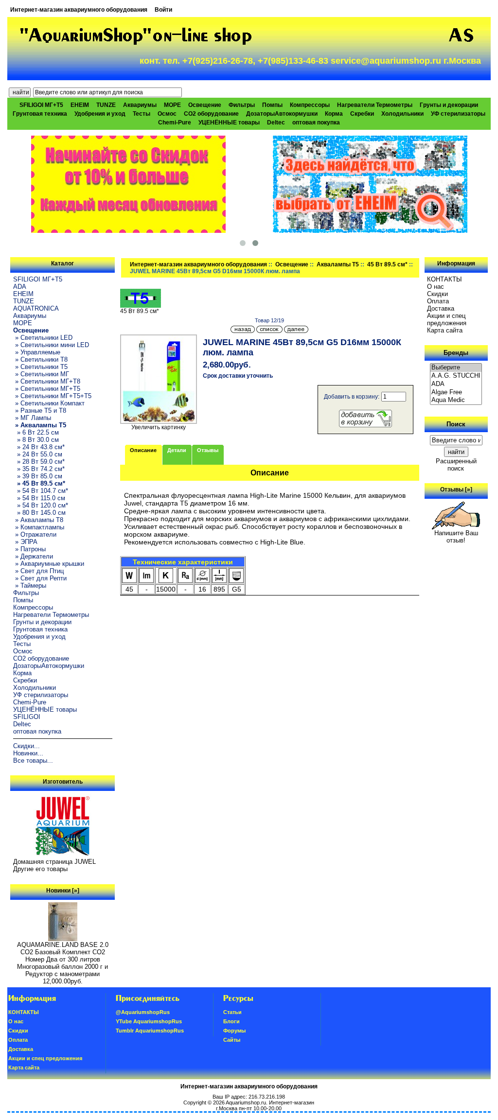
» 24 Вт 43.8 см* (39, 447)
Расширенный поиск (456, 464)
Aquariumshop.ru (246, 1102)
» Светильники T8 (40, 359)
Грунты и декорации (449, 105)
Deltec (276, 122)
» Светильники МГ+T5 (46, 388)
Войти (163, 9)
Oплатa (438, 301)
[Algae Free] (456, 392)
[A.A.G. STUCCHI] (456, 376)
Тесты (141, 113)
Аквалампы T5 (338, 264)
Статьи (232, 1012)
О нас (435, 286)
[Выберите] (456, 368)
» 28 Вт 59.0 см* (39, 461)
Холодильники (402, 113)
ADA (19, 286)
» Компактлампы (38, 527)
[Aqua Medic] (456, 400)
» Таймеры (29, 585)
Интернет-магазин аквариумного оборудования (78, 9)
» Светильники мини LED (51, 345)
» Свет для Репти (40, 578)
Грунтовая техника (40, 113)
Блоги (231, 1021)
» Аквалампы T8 (38, 520)
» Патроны (29, 549)
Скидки (437, 294)
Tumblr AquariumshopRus (150, 1030)
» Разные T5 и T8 (39, 410)
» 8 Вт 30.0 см (36, 439)
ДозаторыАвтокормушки (282, 113)
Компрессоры (310, 105)
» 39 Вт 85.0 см (37, 476)
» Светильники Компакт (49, 403)
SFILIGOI (26, 716)
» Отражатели (34, 534)
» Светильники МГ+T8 (46, 381)
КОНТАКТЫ (444, 279)
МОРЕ (172, 105)
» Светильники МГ (41, 374)
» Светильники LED (42, 337)
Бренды (456, 352)
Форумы (234, 1030)
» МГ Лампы (32, 417)
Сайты (231, 1040)
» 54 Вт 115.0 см (39, 498)
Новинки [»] (62, 890)
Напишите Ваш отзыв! (456, 536)
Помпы (272, 105)
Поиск (455, 424)
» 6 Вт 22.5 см (36, 432)
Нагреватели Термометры (374, 105)
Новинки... (28, 753)
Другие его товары (40, 869)
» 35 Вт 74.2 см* (39, 468)
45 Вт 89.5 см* (387, 264)
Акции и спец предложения (446, 319)
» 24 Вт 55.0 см (37, 454)
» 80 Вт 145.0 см (39, 512)
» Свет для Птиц (38, 571)
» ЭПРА (25, 541)
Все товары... (33, 760)
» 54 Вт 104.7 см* (40, 490)
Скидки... (26, 746)
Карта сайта (444, 330)
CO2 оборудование (211, 113)
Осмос (167, 113)
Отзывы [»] (456, 489)
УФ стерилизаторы (458, 113)
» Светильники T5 (40, 366)
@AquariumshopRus (143, 1012)
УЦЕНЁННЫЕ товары (229, 122)
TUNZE (106, 105)
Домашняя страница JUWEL (54, 861)
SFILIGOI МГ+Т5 (41, 105)
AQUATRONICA (36, 308)
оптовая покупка (316, 122)
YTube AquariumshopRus (149, 1021)
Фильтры (242, 105)
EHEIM (80, 105)
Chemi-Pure (174, 122)
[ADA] (456, 384)
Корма (334, 113)
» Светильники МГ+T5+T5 (52, 396)
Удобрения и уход (99, 113)
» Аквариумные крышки (48, 563)
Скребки (362, 113)
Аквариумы (140, 105)
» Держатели (33, 556)
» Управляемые (36, 352)
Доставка (440, 308)
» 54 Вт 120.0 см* (40, 505)
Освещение (291, 264)
